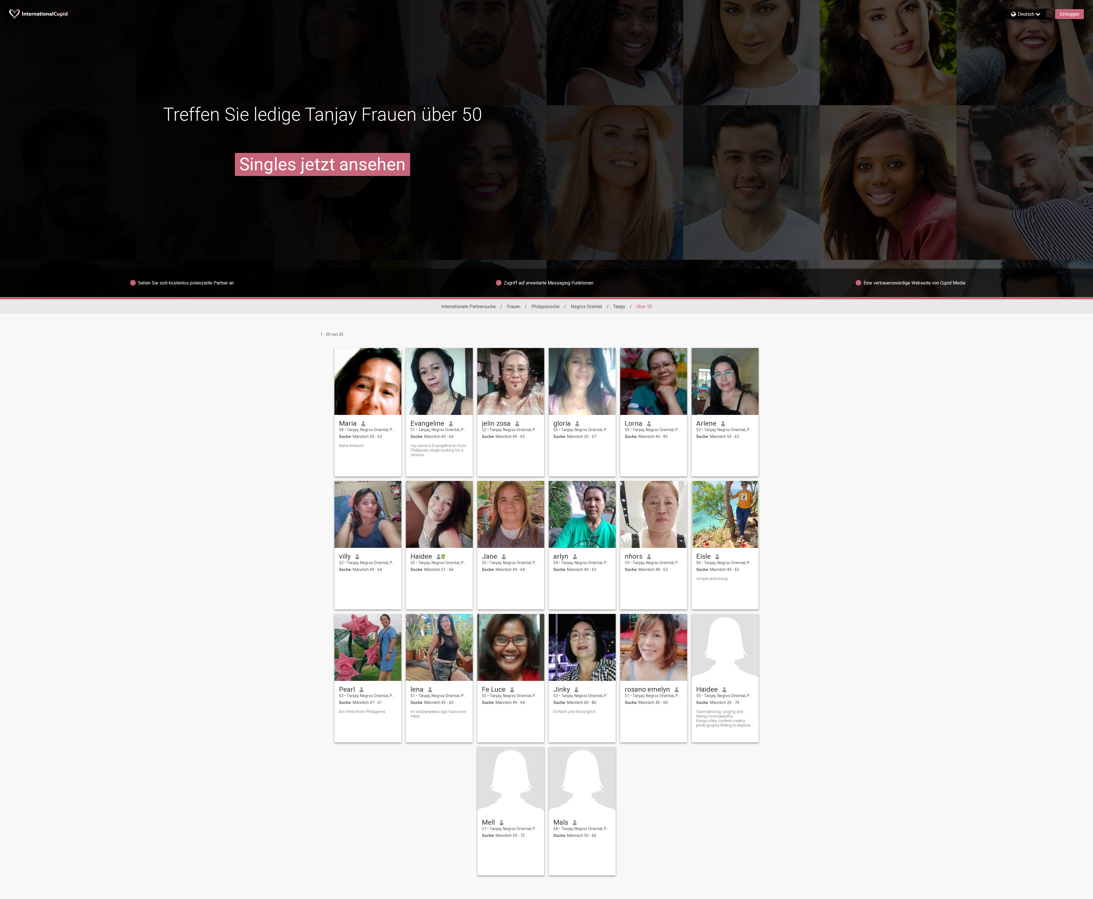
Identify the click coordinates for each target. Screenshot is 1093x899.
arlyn (560, 556)
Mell (488, 822)
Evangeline (427, 423)
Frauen (513, 306)
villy (345, 556)
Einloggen (1069, 14)
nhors (633, 556)
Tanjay (619, 306)
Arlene (706, 423)
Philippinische (545, 306)
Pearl (347, 689)
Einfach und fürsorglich (574, 711)
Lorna (633, 423)
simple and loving (712, 578)
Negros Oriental (586, 306)
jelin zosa (496, 423)
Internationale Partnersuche (468, 306)
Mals (560, 822)
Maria (348, 423)
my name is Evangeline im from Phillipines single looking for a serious (438, 450)
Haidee (421, 556)
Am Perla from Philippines (362, 711)
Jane (489, 556)
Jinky (561, 689)
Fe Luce (494, 689)
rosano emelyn (647, 689)
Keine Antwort (351, 445)
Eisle (703, 556)
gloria (562, 423)
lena (417, 689)
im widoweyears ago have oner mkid (438, 713)
